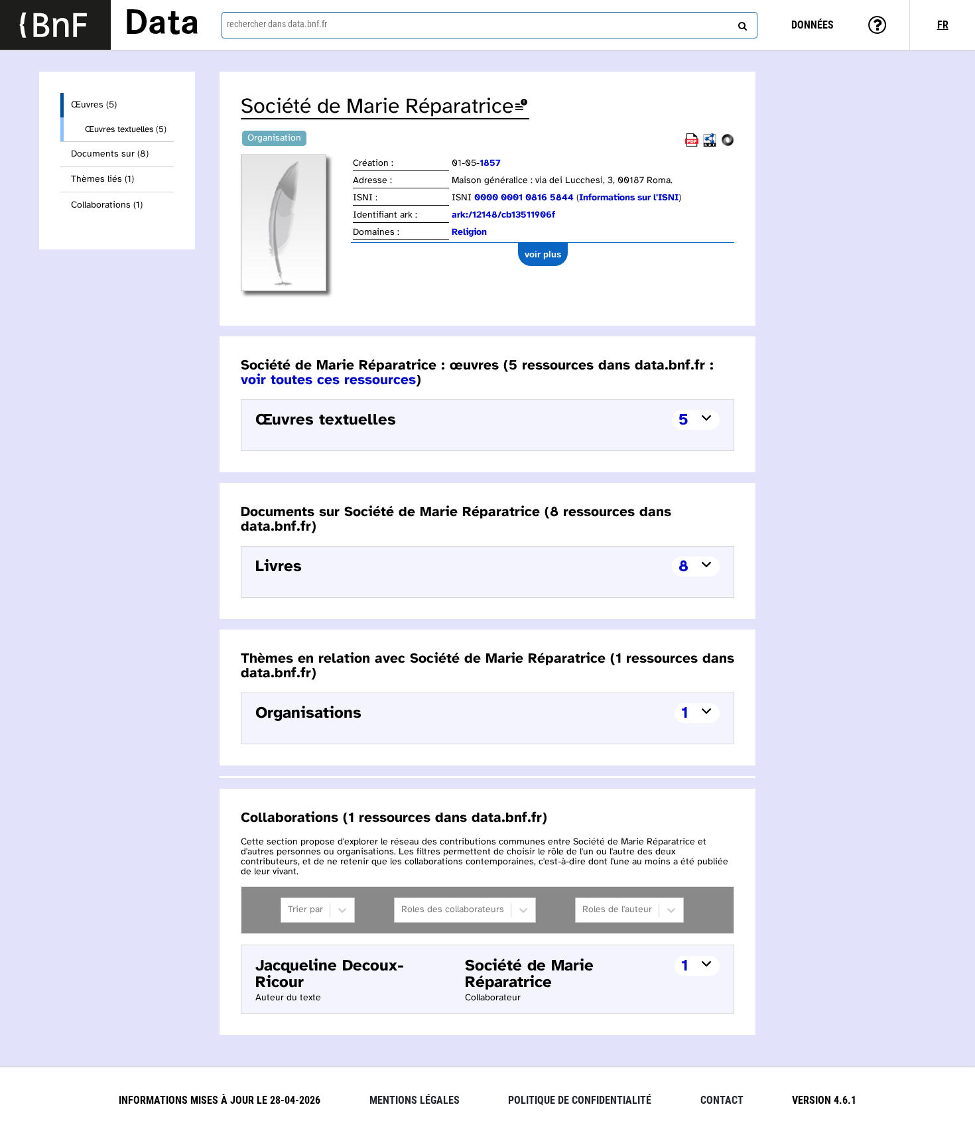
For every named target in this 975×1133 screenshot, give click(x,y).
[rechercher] (741, 23)
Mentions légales (414, 1100)
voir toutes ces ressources (328, 380)
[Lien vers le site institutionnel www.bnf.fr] (55, 25)
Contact (722, 1100)
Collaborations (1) (107, 205)
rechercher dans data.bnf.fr (277, 24)
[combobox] (490, 25)
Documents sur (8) (110, 154)
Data (162, 24)
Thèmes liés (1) (102, 179)
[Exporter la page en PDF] (691, 144)
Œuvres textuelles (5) (125, 129)
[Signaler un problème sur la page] (521, 107)
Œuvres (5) (94, 105)
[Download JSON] (727, 144)
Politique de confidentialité (579, 1100)
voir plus (543, 254)
